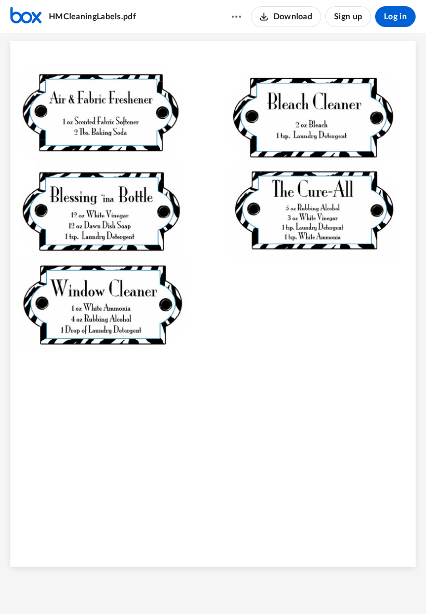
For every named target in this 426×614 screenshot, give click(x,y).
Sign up (348, 16)
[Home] (26, 17)
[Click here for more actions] (236, 16)
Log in (395, 16)
